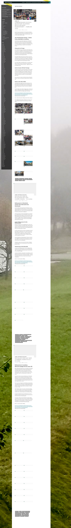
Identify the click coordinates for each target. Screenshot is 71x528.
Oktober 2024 (3, 60)
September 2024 (4, 61)
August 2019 (3, 112)
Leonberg (30, 178)
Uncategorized (3, 36)
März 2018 (3, 129)
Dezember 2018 (3, 120)
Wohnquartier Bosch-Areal (19, 342)
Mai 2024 (3, 65)
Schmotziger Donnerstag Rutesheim (19, 340)
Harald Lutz (23, 513)
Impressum (23, 2)
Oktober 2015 (3, 157)
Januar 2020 (3, 107)
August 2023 (3, 74)
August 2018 (3, 124)
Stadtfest (16, 180)
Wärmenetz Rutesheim (24, 341)
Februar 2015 (3, 165)
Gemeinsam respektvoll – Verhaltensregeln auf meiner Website (33, 2)
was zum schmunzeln (4, 38)
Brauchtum (16, 178)
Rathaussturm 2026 (17, 338)
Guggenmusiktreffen (18, 513)
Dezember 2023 (3, 70)
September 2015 (4, 158)
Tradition (20, 180)
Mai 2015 (3, 162)
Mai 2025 (3, 53)
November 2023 (3, 71)
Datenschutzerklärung (45, 2)
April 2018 (3, 128)
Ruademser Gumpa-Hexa (18, 339)
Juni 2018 (3, 126)
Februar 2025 (3, 56)
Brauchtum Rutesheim (18, 335)
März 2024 (3, 67)
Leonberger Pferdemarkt (18, 179)
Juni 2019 (3, 114)
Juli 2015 (3, 160)
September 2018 (4, 123)
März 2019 (3, 117)
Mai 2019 (3, 115)
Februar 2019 (3, 118)
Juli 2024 (3, 63)
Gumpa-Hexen (22, 336)
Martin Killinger (17, 337)
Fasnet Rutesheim (17, 336)
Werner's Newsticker (8, 2)
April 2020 (3, 104)
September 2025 (4, 51)
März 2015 (3, 164)
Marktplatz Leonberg (18, 514)
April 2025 (3, 54)
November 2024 (3, 59)
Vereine (24, 180)
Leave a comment (25, 362)
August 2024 (3, 62)
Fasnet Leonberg (27, 512)
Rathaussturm (27, 337)
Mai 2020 (3, 103)
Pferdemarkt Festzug (29, 179)
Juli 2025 (3, 52)
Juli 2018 (3, 125)
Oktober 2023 (3, 72)
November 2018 (3, 121)
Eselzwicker (17, 512)
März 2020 (3, 105)
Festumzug (26, 178)
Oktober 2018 (3, 122)
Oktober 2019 (3, 110)
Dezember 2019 (3, 108)
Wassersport (3, 39)
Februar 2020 (3, 106)
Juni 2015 (3, 161)
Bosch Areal (17, 334)
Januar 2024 (3, 69)
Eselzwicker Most (22, 512)
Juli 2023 (3, 75)
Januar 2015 (3, 166)
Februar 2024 (3, 68)
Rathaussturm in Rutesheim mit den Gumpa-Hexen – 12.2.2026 (23, 198)
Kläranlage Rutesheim (28, 336)
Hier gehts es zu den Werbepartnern (22, 407)
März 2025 (3, 55)
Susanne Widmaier (17, 341)
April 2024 (3, 66)
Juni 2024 (3, 64)
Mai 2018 (3, 127)
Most (22, 514)
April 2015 (3, 163)
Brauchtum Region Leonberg (27, 334)
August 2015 (3, 159)
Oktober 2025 (3, 50)
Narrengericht (22, 337)
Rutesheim (23, 339)
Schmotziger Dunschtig (29, 340)
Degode (20, 511)
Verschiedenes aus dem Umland (5, 37)
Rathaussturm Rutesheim (24, 338)
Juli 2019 (3, 113)
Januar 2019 (3, 119)
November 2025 (3, 49)
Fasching (23, 335)
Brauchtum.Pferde (22, 178)
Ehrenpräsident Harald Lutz (26, 511)
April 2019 (3, 116)
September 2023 (4, 73)
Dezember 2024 (3, 58)
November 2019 (3, 109)
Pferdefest (24, 179)
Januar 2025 (3, 57)
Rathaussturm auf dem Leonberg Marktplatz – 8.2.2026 (23, 359)
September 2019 (4, 111)
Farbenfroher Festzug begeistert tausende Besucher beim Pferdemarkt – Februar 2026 (23, 25)
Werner (20, 362)
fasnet (26, 335)
